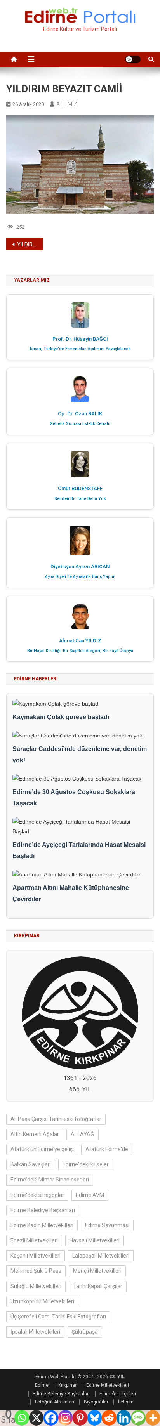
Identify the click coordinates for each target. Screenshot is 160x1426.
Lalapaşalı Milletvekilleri (100, 1256)
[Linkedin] (124, 1418)
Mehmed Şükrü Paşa (35, 1271)
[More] (153, 1418)
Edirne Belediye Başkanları (42, 1210)
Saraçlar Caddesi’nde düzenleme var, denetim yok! (79, 754)
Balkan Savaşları (30, 1164)
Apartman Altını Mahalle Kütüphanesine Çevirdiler (70, 893)
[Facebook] (50, 1418)
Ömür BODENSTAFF (80, 488)
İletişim (126, 1402)
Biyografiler (96, 1402)
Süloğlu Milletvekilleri (35, 1286)
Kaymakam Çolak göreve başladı (60, 717)
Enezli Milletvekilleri (34, 1240)
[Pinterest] (80, 1418)
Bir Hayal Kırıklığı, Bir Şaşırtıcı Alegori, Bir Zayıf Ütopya (80, 650)
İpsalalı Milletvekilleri (35, 1332)
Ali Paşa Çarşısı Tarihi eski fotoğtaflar (55, 1119)
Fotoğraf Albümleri (54, 1402)
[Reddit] (109, 1418)
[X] (36, 1418)
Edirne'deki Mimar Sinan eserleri (49, 1179)
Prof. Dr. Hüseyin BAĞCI (80, 339)
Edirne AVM (90, 1195)
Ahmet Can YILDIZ (80, 641)
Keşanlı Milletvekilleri (35, 1256)
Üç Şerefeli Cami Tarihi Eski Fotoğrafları (58, 1316)
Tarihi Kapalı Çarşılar (97, 1286)
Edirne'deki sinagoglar (37, 1195)
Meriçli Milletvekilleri (97, 1271)
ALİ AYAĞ (82, 1134)
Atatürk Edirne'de (106, 1149)
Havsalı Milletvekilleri (95, 1240)
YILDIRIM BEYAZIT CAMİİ (30, 244)
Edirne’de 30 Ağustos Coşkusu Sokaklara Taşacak (73, 798)
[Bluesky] (94, 1418)
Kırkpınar (67, 1385)
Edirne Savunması (107, 1225)
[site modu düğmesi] (133, 59)
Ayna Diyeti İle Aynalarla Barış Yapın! (80, 576)
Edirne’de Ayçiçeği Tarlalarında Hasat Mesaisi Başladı (79, 850)
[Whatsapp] (21, 1418)
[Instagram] (65, 1418)
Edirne (42, 1385)
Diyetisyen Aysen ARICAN (80, 566)
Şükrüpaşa (85, 1332)
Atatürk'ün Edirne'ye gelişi (42, 1149)
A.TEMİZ (66, 104)
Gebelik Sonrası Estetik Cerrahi (80, 423)
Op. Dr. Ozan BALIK (80, 413)
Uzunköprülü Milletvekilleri (42, 1301)
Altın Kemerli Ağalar (34, 1134)
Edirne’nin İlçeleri (117, 1394)
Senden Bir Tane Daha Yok (80, 498)
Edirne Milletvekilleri (107, 1385)
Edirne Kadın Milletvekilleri (41, 1225)
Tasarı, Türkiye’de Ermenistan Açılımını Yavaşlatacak (80, 348)
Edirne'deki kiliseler (86, 1164)
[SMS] (138, 1418)
